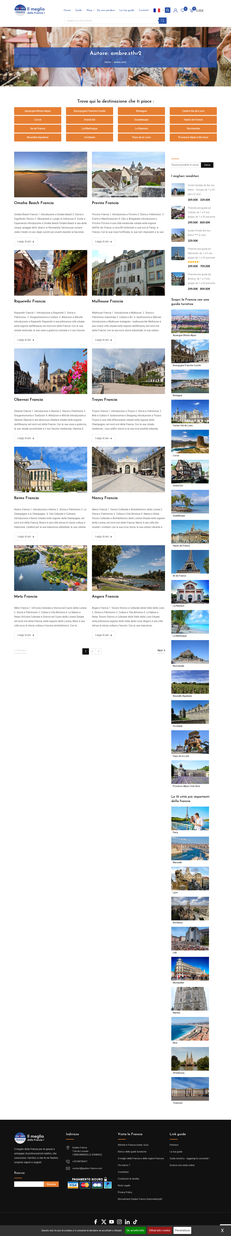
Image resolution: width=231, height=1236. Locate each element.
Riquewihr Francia (30, 301)
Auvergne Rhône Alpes (38, 111)
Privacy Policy (125, 1192)
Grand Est (89, 119)
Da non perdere (106, 10)
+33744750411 (80, 1161)
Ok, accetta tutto (135, 1230)
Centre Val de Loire (193, 111)
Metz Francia (25, 597)
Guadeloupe (141, 119)
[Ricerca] (163, 20)
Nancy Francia (105, 498)
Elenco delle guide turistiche (132, 1151)
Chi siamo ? (124, 1165)
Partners (174, 1144)
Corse (37, 119)
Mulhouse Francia (107, 301)
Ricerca (19, 1173)
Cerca (175, 153)
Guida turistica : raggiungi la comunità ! (189, 1158)
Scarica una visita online (182, 1165)
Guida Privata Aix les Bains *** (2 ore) (199, 233)
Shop (89, 10)
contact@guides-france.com (87, 1168)
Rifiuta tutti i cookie (159, 1230)
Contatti (144, 10)
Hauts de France (193, 119)
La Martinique (89, 128)
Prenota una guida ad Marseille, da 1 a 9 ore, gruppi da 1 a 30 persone (201, 253)
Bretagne (141, 111)
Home (67, 10)
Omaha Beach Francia (34, 203)
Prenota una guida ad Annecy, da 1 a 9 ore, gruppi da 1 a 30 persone (201, 279)
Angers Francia (105, 597)
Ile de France (37, 128)
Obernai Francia (28, 400)
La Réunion (141, 128)
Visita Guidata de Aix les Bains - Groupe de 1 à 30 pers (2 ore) (201, 190)
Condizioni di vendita (128, 1178)
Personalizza (182, 1230)
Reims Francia (26, 498)
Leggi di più (24, 241)
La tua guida (126, 10)
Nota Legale (124, 1185)
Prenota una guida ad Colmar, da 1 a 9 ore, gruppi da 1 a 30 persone (201, 212)
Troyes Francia (104, 400)
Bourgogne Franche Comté (89, 111)
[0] (192, 10)
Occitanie (89, 137)
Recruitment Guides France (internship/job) (140, 1199)
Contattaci (123, 1172)
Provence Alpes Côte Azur (193, 137)
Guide (78, 10)
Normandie (193, 128)
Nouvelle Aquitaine (37, 137)
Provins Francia (105, 203)
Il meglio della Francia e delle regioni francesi (141, 1158)
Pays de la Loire (141, 137)
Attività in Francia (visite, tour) (133, 1144)
